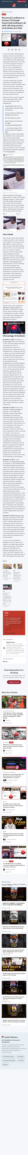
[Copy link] (19, 49)
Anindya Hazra (9, 750)
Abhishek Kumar (8, 31)
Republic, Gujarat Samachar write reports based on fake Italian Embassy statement (14, 1021)
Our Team (21, 1060)
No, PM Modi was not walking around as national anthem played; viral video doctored (14, 865)
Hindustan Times (19, 515)
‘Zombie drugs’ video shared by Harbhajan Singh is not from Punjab (14, 974)
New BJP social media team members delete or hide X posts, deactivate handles (13, 805)
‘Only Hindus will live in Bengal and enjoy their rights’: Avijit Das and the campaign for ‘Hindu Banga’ (13, 715)
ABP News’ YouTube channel (11, 307)
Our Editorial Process (8, 1056)
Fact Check (9, 11)
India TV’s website (16, 409)
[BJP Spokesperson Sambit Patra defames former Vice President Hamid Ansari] (17, 566)
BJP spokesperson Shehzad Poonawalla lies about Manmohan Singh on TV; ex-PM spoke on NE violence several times (7, 597)
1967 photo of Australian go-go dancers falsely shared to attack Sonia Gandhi (13, 746)
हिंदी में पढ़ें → (5, 661)
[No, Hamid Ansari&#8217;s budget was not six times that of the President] (7, 566)
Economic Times (17, 261)
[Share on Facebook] (8, 49)
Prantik (8, 839)
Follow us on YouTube (19, 884)
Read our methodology (10, 633)
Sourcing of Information (9, 1060)
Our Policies (20, 1056)
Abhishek (14, 839)
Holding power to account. (7, 1)
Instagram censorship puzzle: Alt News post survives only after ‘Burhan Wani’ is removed (13, 776)
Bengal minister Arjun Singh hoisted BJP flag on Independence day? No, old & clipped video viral (13, 951)
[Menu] (25, 5)
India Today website (18, 461)
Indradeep (9, 780)
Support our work (22, 1)
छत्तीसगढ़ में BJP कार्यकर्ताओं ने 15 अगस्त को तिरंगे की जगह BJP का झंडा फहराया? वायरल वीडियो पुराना (13, 904)
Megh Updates (9, 199)
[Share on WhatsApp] (15, 49)
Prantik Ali (8, 720)
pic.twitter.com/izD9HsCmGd (13, 125)
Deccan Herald (7, 341)
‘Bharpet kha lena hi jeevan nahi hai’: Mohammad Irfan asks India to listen (13, 835)
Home (3, 11)
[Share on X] (12, 49)
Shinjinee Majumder (10, 809)
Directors (5, 1064)
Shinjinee (15, 780)
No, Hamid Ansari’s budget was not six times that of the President (7, 574)
